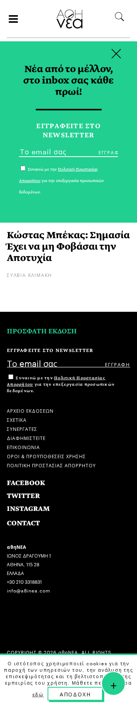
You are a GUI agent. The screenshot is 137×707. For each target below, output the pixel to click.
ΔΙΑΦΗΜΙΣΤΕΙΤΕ (26, 437)
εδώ (38, 694)
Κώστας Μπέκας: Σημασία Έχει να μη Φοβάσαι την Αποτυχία (68, 246)
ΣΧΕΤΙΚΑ (17, 419)
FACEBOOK (26, 483)
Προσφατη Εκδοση (42, 331)
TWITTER (23, 496)
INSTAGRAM (28, 509)
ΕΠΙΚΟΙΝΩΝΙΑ (23, 446)
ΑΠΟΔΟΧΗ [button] (75, 694)
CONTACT (23, 523)
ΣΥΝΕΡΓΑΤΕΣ (22, 428)
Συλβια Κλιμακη (29, 274)
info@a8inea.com (28, 590)
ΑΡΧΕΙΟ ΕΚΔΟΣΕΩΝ (30, 410)
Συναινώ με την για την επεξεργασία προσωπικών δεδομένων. (61, 384)
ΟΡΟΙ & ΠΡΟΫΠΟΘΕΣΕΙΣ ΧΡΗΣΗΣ (46, 455)
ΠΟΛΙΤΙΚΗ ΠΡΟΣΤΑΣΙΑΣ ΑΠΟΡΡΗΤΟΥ (51, 464)
